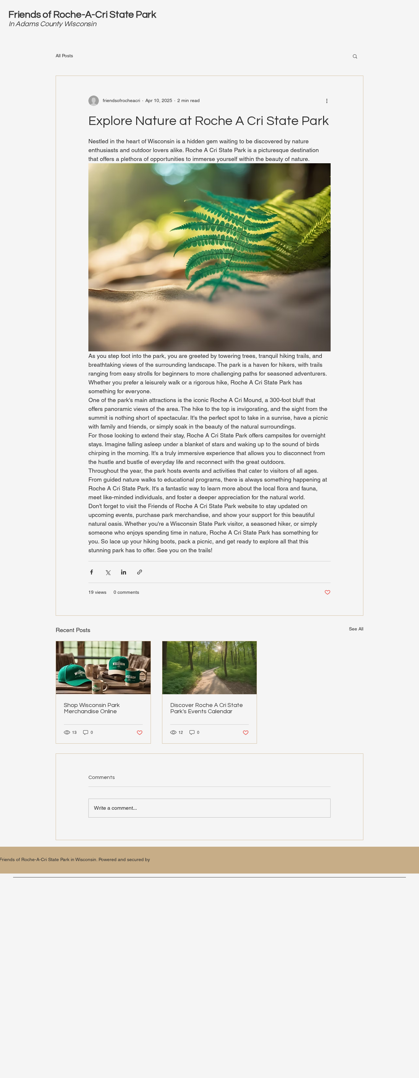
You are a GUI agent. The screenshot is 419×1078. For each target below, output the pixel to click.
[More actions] (327, 101)
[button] (355, 56)
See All (356, 628)
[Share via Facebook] (91, 572)
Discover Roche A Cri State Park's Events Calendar (206, 708)
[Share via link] (140, 572)
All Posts (64, 55)
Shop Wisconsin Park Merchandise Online (92, 708)
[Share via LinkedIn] (123, 572)
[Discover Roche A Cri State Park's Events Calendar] (209, 667)
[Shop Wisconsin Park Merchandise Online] (103, 667)
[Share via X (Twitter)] (107, 572)
